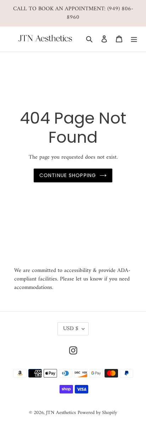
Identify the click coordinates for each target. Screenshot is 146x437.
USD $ (70, 329)
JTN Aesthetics (61, 412)
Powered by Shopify (97, 412)
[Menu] (134, 39)
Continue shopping (67, 175)
